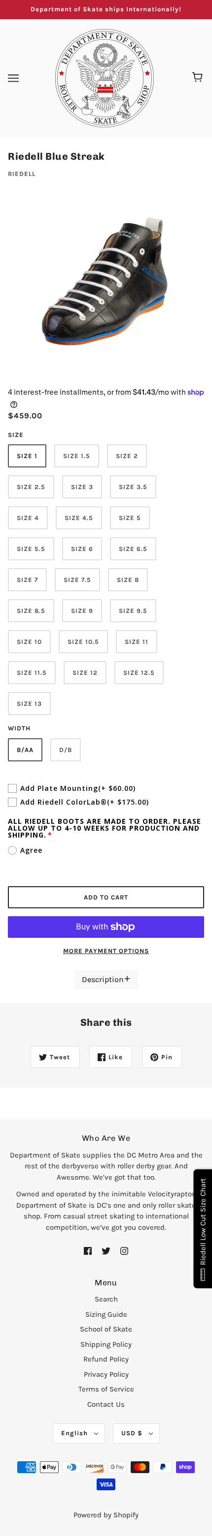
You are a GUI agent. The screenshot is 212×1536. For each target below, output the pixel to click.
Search (106, 1299)
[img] (88, 1250)
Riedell (21, 173)
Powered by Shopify (106, 1514)
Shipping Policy (106, 1344)
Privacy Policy (106, 1374)
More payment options (106, 951)
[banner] (104, 77)
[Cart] (199, 78)
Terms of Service (106, 1389)
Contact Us (106, 1404)
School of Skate (106, 1329)
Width (19, 728)
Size (16, 434)
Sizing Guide (106, 1314)
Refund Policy (106, 1359)
